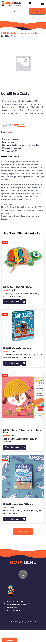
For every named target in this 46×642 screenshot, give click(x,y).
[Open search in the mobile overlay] (14, 11)
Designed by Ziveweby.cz (23, 621)
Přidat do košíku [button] (12, 302)
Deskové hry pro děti (11, 148)
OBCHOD (5, 33)
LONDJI (13, 151)
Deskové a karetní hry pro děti (24, 33)
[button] (42, 3)
